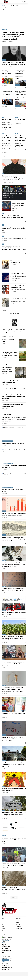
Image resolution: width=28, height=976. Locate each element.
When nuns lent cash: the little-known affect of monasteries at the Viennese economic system (9, 353)
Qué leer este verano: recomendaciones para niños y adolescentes (14, 789)
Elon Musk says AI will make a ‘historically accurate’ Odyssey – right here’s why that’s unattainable (13, 178)
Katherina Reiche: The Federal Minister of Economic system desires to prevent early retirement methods (14, 35)
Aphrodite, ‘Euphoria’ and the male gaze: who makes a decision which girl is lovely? (18, 300)
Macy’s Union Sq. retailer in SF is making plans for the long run (7, 966)
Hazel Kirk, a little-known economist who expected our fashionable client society (14, 332)
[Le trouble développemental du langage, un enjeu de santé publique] (14, 704)
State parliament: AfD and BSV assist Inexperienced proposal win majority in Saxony (13, 381)
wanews (4, 41)
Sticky (11, 463)
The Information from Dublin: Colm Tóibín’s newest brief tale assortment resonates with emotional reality (13, 217)
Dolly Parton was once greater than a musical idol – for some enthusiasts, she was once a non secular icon (14, 419)
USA (3, 117)
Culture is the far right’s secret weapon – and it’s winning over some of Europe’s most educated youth (14, 814)
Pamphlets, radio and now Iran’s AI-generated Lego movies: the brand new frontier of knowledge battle (18, 276)
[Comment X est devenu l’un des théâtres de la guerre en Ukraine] (14, 603)
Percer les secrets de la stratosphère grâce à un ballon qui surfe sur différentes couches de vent (14, 839)
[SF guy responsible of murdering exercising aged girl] (14, 480)
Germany (4, 29)
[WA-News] (6, 1)
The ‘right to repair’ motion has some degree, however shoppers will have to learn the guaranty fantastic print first (7, 123)
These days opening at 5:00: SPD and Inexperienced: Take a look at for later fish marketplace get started (20, 95)
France (3, 511)
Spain (4, 258)
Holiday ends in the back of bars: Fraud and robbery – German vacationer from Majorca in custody (20, 74)
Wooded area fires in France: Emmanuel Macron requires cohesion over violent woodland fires (7, 94)
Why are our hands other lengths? (20, 120)
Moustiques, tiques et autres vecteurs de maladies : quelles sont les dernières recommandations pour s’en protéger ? (12, 689)
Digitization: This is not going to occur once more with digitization (7, 369)
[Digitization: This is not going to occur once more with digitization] (20, 372)
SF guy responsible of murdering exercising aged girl (13, 490)
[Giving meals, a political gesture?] (22, 343)
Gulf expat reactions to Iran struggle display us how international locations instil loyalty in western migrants (19, 205)
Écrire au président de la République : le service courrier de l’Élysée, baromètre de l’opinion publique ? (13, 738)
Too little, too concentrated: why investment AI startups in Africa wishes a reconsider (14, 514)
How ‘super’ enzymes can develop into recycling (14, 238)
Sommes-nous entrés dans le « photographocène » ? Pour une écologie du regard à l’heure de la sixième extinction (13, 889)
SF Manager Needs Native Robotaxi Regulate (13, 443)
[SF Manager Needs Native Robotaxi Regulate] (14, 434)
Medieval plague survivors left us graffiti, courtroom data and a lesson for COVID (13, 193)
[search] (21, 1)
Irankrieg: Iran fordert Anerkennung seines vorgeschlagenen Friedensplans (13, 63)
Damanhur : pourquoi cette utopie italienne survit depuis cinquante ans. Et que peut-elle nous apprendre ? (13, 764)
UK (2, 173)
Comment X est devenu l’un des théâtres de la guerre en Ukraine (14, 613)
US (3, 114)
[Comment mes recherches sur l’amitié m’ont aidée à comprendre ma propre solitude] (14, 854)
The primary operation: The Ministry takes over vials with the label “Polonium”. (6, 73)
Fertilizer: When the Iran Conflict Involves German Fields (14, 389)
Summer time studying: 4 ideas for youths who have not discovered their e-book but (18, 287)
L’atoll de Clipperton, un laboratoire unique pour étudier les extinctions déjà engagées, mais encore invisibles (13, 539)
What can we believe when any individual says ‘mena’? (18, 261)
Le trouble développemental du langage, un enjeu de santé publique (13, 714)
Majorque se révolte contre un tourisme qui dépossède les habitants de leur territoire (13, 589)
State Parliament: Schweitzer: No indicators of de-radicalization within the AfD (12, 405)
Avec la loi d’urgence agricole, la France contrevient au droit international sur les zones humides (12, 638)
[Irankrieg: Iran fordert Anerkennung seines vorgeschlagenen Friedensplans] (14, 53)
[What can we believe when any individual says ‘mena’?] (5, 264)
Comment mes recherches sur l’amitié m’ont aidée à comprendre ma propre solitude (13, 864)
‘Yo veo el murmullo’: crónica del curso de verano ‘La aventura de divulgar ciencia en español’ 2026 (13, 663)
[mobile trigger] (3, 1)
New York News (5, 463)
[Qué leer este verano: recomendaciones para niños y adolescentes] (14, 779)
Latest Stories (7, 414)
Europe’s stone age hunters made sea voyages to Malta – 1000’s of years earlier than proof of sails (13, 228)
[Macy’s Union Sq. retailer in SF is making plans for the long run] (14, 456)
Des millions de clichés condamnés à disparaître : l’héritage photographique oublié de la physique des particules (14, 564)
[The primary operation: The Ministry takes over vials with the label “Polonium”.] (7, 81)
